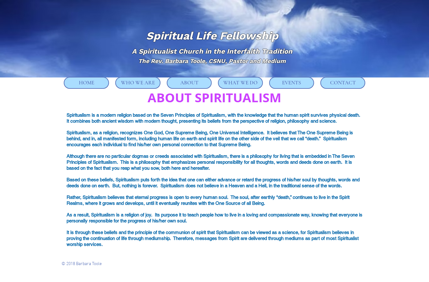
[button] (137, 83)
